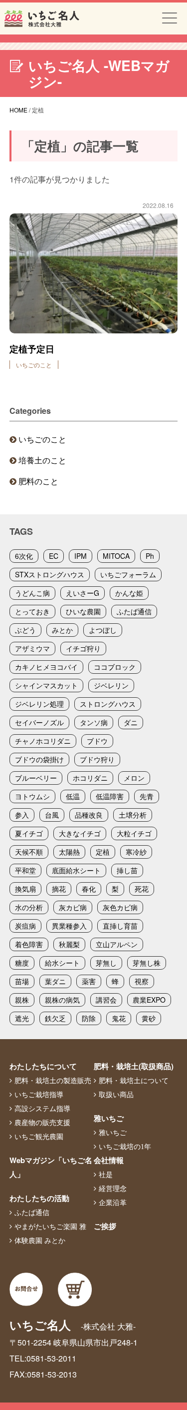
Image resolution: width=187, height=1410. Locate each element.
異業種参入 (69, 926)
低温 (73, 796)
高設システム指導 (42, 1108)
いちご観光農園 (38, 1136)
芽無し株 (147, 963)
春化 (89, 889)
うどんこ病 (32, 593)
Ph (150, 556)
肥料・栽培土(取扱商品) (134, 1066)
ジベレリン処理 (39, 704)
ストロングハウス (108, 704)
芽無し (106, 963)
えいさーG (82, 593)
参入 (22, 815)
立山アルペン (117, 944)
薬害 (89, 981)
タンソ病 (94, 722)
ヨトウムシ (32, 796)
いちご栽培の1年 (125, 1146)
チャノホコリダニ (43, 741)
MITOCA (116, 556)
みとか (62, 630)
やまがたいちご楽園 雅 (50, 1226)
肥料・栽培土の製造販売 (52, 1080)
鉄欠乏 (55, 1018)
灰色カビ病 (120, 907)
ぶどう (25, 630)
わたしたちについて (43, 1066)
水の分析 (29, 907)
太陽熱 (69, 852)
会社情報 (109, 1160)
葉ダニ (55, 981)
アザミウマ (32, 648)
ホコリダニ (90, 778)
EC (53, 556)
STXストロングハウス (49, 574)
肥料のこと (38, 481)
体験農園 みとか (39, 1240)
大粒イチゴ (134, 833)
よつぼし (103, 630)
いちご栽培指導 (38, 1094)
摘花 (59, 889)
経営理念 (113, 1188)
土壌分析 (133, 815)
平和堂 (25, 870)
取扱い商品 (116, 1094)
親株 (22, 1000)
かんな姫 (129, 593)
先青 (147, 796)
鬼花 (119, 1018)
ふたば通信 (134, 611)
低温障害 (110, 796)
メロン (134, 778)
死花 (142, 889)
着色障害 (29, 944)
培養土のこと (42, 460)
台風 (52, 815)
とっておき (32, 611)
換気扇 (25, 889)
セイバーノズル (39, 722)
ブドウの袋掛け (39, 759)
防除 (89, 1018)
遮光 (22, 1018)
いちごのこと (42, 439)
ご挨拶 (105, 1226)
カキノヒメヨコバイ (46, 667)
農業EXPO (149, 1000)
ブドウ (97, 741)
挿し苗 (127, 870)
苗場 (22, 981)
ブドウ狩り (97, 759)
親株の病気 (62, 1000)
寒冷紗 (136, 852)
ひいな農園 (83, 611)
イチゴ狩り (83, 648)
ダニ (131, 722)
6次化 (24, 556)
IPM (80, 556)
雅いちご (109, 1118)
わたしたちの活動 (39, 1198)
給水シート (62, 963)
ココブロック (115, 667)
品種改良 (89, 815)
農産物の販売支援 (42, 1122)
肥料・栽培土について (134, 1080)
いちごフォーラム (128, 574)
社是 (106, 1174)
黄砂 (149, 1018)
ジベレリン (111, 685)
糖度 (22, 963)
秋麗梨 (69, 944)
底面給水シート (76, 870)
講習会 (106, 1000)
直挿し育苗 (120, 926)
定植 (103, 852)
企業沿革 (113, 1202)
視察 (142, 981)
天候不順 (29, 852)
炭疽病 (25, 926)
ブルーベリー (36, 778)
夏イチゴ (29, 833)
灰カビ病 (73, 907)
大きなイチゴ (80, 833)
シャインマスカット (46, 685)
